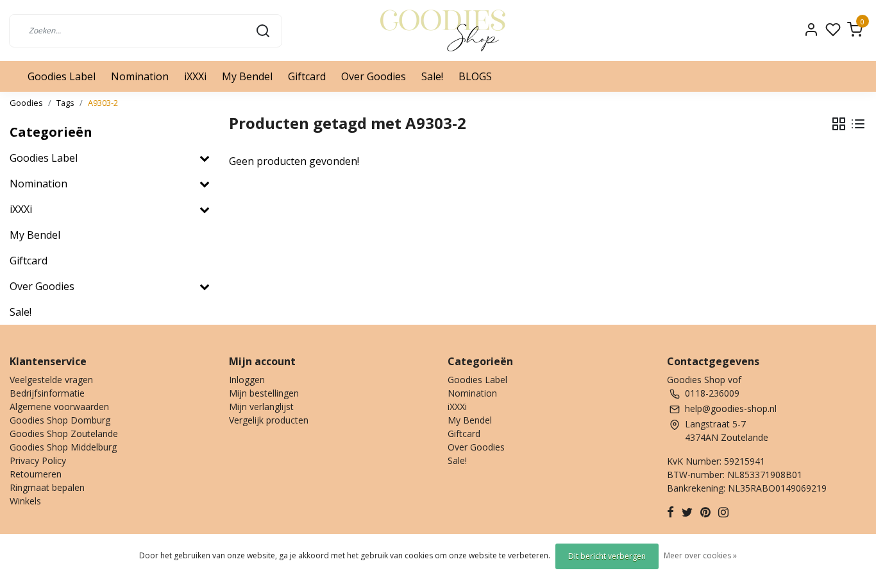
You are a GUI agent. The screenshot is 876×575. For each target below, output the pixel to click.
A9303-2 (103, 102)
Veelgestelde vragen (51, 379)
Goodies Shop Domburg (60, 420)
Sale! (432, 76)
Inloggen (247, 379)
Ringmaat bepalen (47, 487)
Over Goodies (373, 76)
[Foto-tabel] (838, 124)
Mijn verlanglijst (261, 406)
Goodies (26, 102)
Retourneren (36, 474)
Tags (65, 102)
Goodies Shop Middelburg (63, 447)
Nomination (140, 76)
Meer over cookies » (700, 555)
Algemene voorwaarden (59, 406)
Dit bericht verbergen (607, 556)
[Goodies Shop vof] (442, 30)
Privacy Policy (38, 460)
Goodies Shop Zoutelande (64, 433)
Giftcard (307, 76)
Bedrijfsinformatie (47, 393)
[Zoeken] (263, 30)
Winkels (25, 501)
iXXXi (195, 76)
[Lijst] (858, 124)
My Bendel (247, 76)
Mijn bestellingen (264, 393)
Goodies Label (62, 76)
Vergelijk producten (268, 420)
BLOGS (475, 76)
